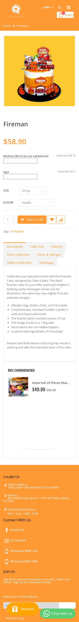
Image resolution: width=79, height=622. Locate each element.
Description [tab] (15, 246)
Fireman (15, 124)
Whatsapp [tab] (46, 263)
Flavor (8, 202)
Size (6, 190)
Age (6, 172)
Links (46, 7)
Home (7, 26)
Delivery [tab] (57, 246)
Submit (67, 605)
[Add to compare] (61, 219)
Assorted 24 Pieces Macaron (53, 383)
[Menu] (68, 7)
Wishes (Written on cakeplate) (25, 156)
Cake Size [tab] (37, 246)
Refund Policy (15, 618)
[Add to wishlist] (52, 219)
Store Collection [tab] (18, 255)
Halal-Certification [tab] (19, 263)
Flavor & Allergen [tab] (49, 255)
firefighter (17, 231)
